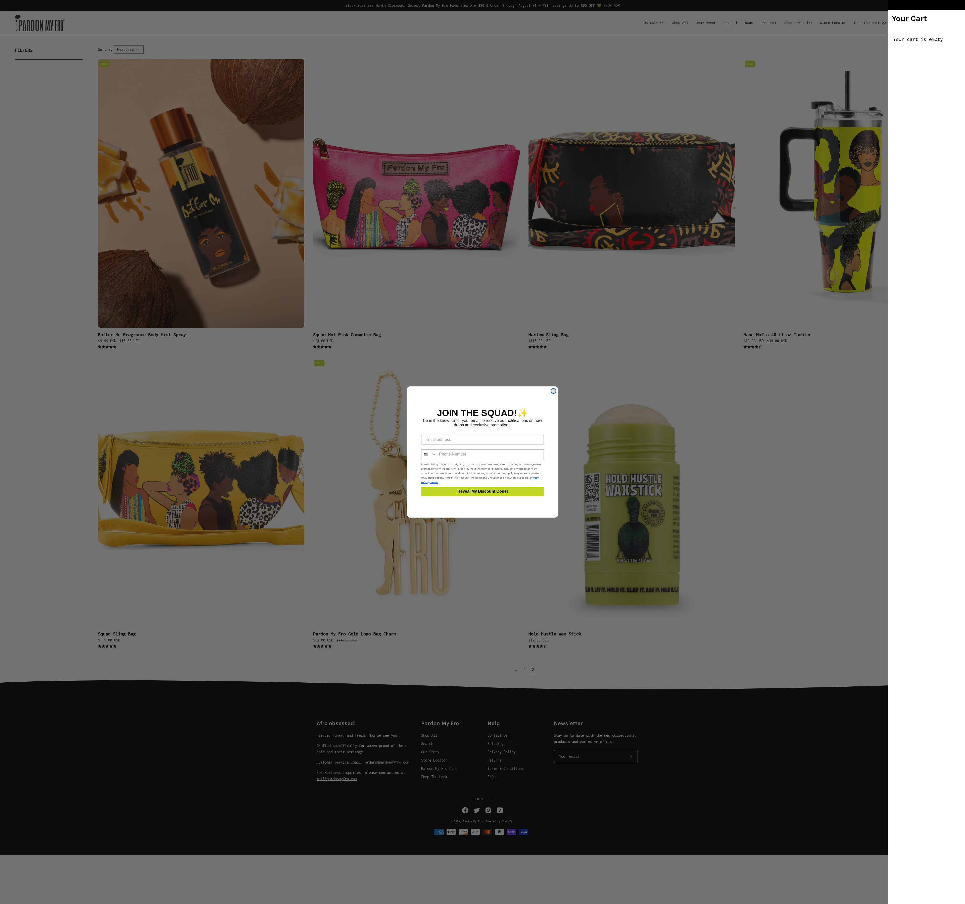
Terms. (434, 482)
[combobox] (429, 454)
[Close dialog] (553, 390)
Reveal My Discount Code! (482, 491)
